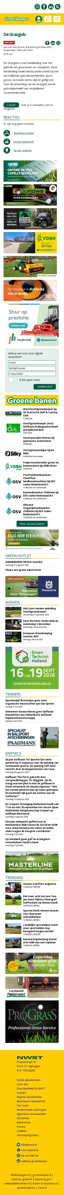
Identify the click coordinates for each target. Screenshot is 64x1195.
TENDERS (13, 694)
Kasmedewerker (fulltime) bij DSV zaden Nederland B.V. (40, 494)
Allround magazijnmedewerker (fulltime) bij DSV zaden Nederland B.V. (37, 509)
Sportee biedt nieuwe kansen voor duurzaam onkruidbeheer (40, 914)
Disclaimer (23, 1118)
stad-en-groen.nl (22, 1179)
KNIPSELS (13, 753)
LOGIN (11, 105)
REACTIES (11, 117)
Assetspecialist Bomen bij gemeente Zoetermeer (38, 439)
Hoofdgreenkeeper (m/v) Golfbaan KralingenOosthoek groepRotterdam (40, 426)
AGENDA (12, 602)
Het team (23, 1105)
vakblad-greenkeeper (34, 1161)
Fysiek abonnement (29, 1080)
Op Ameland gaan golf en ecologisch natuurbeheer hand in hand (27, 840)
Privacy (21, 1126)
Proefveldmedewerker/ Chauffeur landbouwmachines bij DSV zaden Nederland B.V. (39, 479)
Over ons (22, 1084)
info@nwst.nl (29, 1144)
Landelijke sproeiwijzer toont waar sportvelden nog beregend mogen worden (40, 928)
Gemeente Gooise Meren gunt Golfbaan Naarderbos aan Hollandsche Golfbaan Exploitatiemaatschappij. (29, 715)
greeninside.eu (26, 1187)
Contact (21, 1092)
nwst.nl (42, 1187)
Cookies (21, 1131)
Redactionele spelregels (31, 1109)
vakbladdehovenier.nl (17, 1183)
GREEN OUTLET (18, 555)
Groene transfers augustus (39, 883)
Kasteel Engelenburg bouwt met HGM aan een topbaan (40, 940)
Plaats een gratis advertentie (23, 569)
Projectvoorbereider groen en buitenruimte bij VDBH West (41, 464)
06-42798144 (29, 1155)
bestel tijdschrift (24, 141)
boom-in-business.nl (45, 1183)
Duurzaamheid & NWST (31, 1088)
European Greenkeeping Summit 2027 (37, 634)
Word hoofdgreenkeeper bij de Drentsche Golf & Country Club (40, 412)
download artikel (24, 133)
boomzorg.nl (42, 1179)
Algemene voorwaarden (31, 1114)
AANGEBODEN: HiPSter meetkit (23, 562)
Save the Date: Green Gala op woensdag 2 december (40, 622)
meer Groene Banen (32, 524)
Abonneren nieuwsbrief (31, 1101)
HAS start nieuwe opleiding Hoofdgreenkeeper (39, 610)
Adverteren (24, 1122)
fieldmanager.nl (20, 1175)
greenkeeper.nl (42, 1175)
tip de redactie (23, 150)
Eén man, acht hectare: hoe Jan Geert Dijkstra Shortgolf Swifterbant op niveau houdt (40, 899)
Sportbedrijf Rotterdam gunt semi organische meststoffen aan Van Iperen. (29, 702)
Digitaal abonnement (29, 1097)
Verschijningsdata (27, 1135)
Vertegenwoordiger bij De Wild (38, 451)
